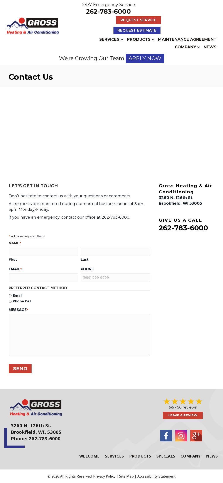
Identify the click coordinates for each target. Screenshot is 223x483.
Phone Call (22, 301)
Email (17, 295)
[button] (122, 39)
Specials (165, 456)
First (13, 259)
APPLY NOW (144, 58)
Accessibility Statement (156, 476)
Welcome (89, 456)
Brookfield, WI (28, 432)
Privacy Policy (104, 476)
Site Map (126, 476)
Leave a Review (182, 415)
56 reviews (187, 407)
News (210, 47)
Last (84, 259)
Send (20, 369)
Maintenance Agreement (187, 39)
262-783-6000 (108, 11)
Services (109, 39)
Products (138, 39)
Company (185, 47)
